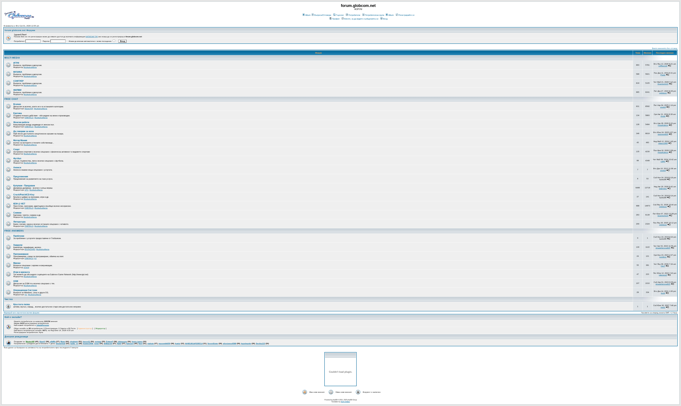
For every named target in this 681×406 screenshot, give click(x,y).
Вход (385, 19)
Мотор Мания (20, 140)
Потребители (354, 15)
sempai (98, 342)
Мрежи (16, 263)
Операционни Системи (25, 290)
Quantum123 (663, 84)
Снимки (17, 213)
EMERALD (29, 118)
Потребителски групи (374, 15)
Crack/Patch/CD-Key (23, 194)
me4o (663, 307)
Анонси (17, 167)
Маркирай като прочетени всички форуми (21, 313)
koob (663, 293)
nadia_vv (74, 343)
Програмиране (21, 254)
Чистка (8, 299)
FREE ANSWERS (14, 231)
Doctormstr (60, 343)
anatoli (663, 107)
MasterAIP (29, 109)
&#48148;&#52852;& (194, 343)
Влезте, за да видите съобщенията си (361, 19)
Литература (19, 222)
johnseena (122, 342)
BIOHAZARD (30, 249)
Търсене (340, 15)
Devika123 (260, 343)
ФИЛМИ (17, 90)
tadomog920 (663, 134)
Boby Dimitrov (345, 402)
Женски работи (21, 122)
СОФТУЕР (18, 81)
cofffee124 (662, 66)
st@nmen (663, 189)
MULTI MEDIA (12, 58)
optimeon (663, 93)
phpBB (335, 400)
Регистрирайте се (406, 15)
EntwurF (109, 342)
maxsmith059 (164, 343)
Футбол (17, 158)
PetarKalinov (663, 125)
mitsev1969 (663, 143)
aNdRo (53, 342)
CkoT (663, 266)
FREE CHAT (11, 99)
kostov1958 (88, 343)
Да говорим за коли (23, 131)
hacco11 (86, 342)
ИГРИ (16, 63)
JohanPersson (42, 325)
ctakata (150, 343)
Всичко (17, 104)
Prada (662, 75)
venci (96, 343)
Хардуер (17, 245)
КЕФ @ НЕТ (19, 203)
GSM (15, 281)
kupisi (177, 343)
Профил (335, 19)
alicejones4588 (229, 343)
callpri (663, 161)
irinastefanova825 (663, 248)
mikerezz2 (663, 275)
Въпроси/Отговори (322, 15)
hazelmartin (246, 343)
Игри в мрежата (21, 272)
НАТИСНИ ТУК (92, 37)
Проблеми (18, 236)
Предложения (20, 176)
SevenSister (212, 343)
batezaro (130, 343)
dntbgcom (108, 343)
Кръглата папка (21, 304)
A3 (35, 258)
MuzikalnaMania (30, 67)
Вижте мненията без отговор (664, 48)
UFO (26, 190)
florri (141, 343)
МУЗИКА (17, 72)
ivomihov (662, 257)
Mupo (62, 342)
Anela (663, 116)
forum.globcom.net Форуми (20, 30)
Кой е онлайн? (13, 317)
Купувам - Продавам (24, 185)
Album (308, 15)
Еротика (17, 113)
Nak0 (119, 343)
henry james (137, 342)
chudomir (74, 342)
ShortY (42, 342)
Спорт (16, 149)
